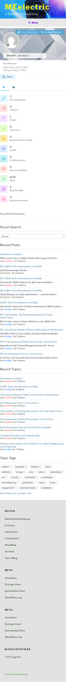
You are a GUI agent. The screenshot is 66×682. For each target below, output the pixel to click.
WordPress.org (13, 597)
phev (41, 472)
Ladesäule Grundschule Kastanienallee (20, 435)
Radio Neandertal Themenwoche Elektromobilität (25, 427)
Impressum (11, 531)
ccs (3, 477)
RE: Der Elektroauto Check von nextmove (21, 353)
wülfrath (6, 472)
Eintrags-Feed (13, 584)
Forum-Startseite (29, 32)
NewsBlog (10, 545)
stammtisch (55, 472)
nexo (41, 482)
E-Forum (10, 525)
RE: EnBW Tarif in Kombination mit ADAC (21, 266)
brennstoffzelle (27, 488)
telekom (35, 466)
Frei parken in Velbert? (11, 254)
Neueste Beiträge (53, 32)
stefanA (8, 261)
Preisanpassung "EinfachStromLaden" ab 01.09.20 (26, 419)
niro (31, 472)
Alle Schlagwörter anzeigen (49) (15, 493)
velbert (5, 466)
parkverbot (27, 482)
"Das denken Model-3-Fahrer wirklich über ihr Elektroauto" (30, 394)
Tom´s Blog (11, 558)
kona (52, 482)
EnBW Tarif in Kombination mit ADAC (19, 302)
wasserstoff (8, 488)
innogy (19, 472)
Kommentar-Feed (15, 591)
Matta (7, 273)
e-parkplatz (47, 477)
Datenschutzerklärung (17, 519)
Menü (35, 22)
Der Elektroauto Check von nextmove (19, 402)
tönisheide (30, 477)
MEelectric (27, 7)
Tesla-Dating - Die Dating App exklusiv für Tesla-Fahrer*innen (31, 411)
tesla (47, 466)
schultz (14, 477)
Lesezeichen (12, 538)
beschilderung (9, 482)
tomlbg (8, 309)
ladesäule (20, 466)
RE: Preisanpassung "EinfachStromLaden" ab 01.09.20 (28, 341)
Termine (9, 551)
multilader (46, 488)
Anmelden (11, 578)
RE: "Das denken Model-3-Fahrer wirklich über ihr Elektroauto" (32, 329)
